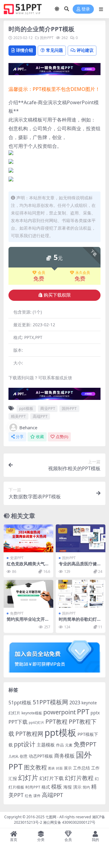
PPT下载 (18, 721)
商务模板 (64, 755)
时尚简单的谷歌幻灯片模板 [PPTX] (80, 621)
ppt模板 (26, 408)
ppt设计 (24, 744)
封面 (59, 768)
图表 (51, 768)
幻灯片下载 (51, 778)
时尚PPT (32, 787)
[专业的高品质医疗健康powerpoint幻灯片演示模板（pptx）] (80, 538)
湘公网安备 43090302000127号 (69, 822)
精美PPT (18, 416)
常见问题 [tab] (54, 50)
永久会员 (82, 273)
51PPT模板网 (50, 702)
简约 (86, 787)
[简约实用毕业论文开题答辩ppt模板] (28, 594)
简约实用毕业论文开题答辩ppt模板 (28, 621)
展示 (68, 768)
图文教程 (35, 767)
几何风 (13, 756)
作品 (60, 745)
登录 (85, 9)
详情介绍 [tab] (24, 50)
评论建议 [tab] (85, 50)
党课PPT (17, 557)
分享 (20, 436)
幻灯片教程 (79, 778)
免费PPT (17, 613)
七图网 (50, 816)
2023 (74, 702)
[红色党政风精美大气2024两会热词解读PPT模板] (28, 538)
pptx (95, 713)
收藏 (40, 436)
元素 (68, 745)
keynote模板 (31, 713)
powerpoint (59, 712)
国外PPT (47, 37)
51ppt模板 (19, 702)
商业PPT (47, 408)
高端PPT (40, 416)
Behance (28, 427)
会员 (41, 273)
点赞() (62, 436)
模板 (56, 786)
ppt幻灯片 (36, 722)
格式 (45, 787)
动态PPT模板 (41, 756)
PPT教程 (56, 721)
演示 (77, 787)
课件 (37, 795)
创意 (24, 756)
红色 (28, 795)
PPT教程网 (29, 733)
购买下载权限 (57, 295)
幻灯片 (28, 777)
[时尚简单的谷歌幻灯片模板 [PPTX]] (80, 594)
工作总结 (81, 768)
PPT (83, 711)
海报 (67, 787)
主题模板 (46, 745)
